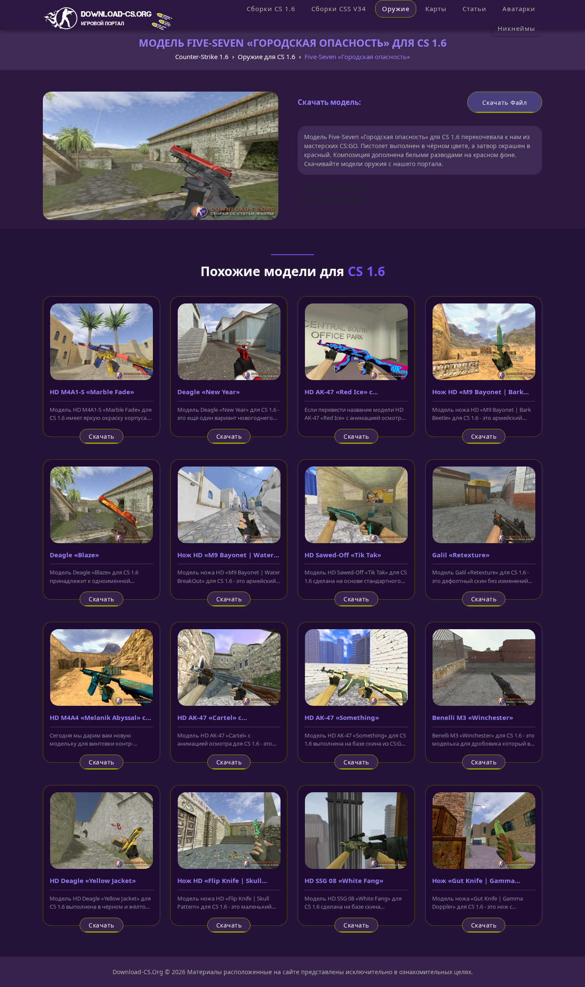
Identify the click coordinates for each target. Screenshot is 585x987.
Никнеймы (516, 28)
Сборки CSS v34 (338, 8)
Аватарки (518, 8)
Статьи (475, 8)
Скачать (101, 436)
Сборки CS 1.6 (271, 8)
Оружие (395, 8)
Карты (436, 8)
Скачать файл (504, 102)
